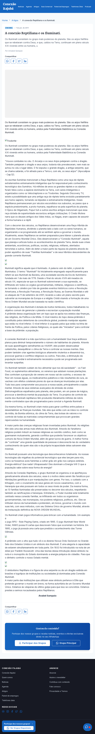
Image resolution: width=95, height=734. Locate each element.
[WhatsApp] (21, 711)
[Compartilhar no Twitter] (19, 61)
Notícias (5, 682)
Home (5, 20)
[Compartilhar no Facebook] (13, 61)
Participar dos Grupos (34, 643)
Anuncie (52, 673)
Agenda (5, 687)
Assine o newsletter (57, 677)
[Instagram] (7, 711)
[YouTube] (3, 711)
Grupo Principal (67, 643)
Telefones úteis (8, 700)
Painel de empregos (10, 696)
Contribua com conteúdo (59, 682)
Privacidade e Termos (58, 691)
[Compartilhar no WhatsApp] (7, 61)
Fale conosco (55, 687)
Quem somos (7, 677)
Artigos (15, 20)
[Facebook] (12, 711)
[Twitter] (16, 711)
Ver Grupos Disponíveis (20, 728)
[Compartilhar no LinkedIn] (25, 61)
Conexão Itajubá (8, 673)
